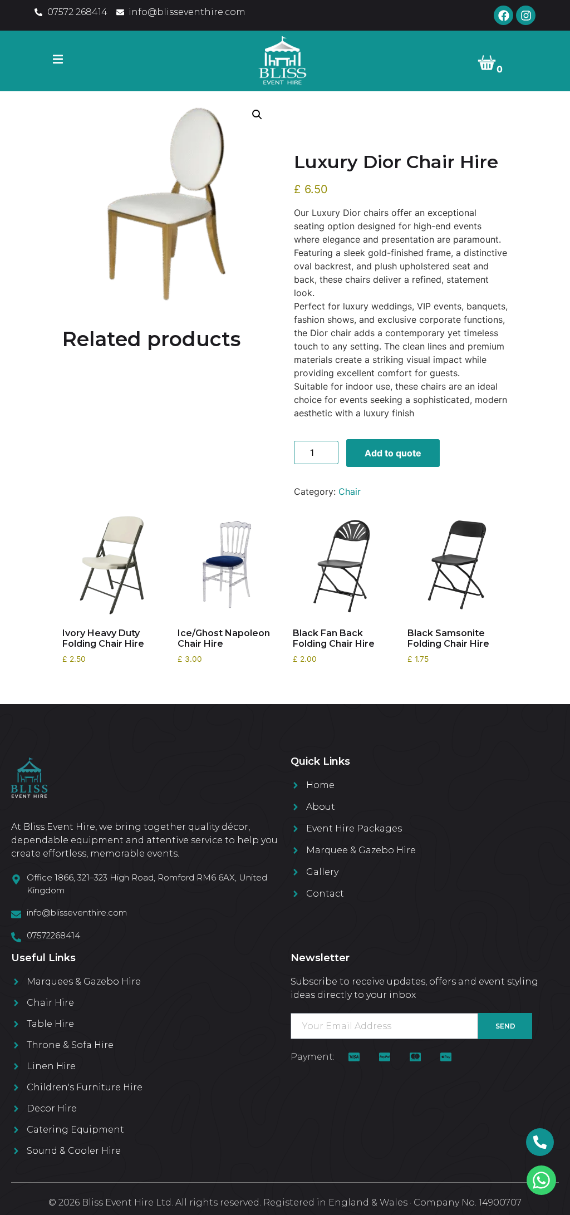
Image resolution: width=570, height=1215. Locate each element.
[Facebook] (503, 15)
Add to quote (393, 453)
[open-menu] (58, 61)
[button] (257, 115)
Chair (349, 491)
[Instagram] (525, 15)
